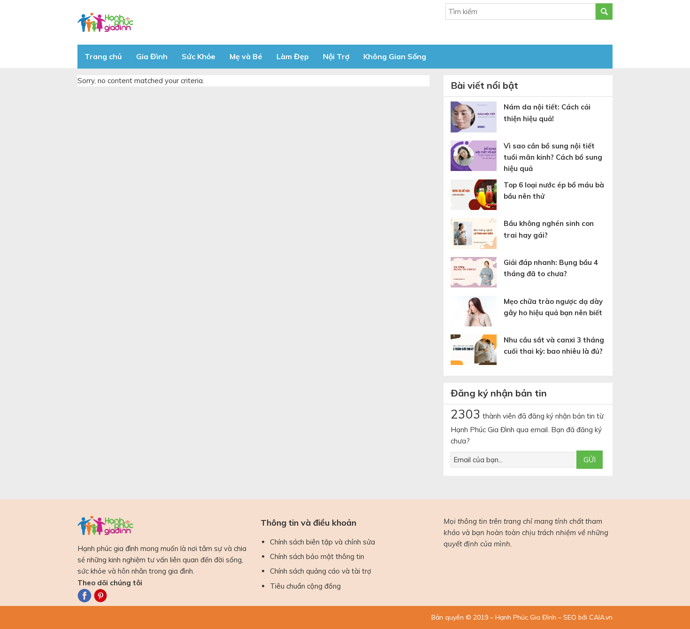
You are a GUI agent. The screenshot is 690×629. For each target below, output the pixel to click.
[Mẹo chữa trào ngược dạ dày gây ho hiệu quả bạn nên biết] (477, 313)
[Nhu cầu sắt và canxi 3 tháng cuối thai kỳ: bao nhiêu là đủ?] (477, 351)
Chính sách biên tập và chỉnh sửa (322, 541)
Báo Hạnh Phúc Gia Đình (161, 22)
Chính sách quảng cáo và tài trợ (320, 571)
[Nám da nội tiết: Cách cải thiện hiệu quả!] (477, 118)
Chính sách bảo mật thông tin (317, 556)
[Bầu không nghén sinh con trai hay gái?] (477, 235)
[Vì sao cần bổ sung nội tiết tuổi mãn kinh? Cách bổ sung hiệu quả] (477, 157)
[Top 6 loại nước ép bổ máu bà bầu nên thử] (477, 196)
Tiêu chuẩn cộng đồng (305, 586)
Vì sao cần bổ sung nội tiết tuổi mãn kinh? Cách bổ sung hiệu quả (553, 157)
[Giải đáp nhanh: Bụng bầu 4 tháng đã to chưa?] (477, 274)
